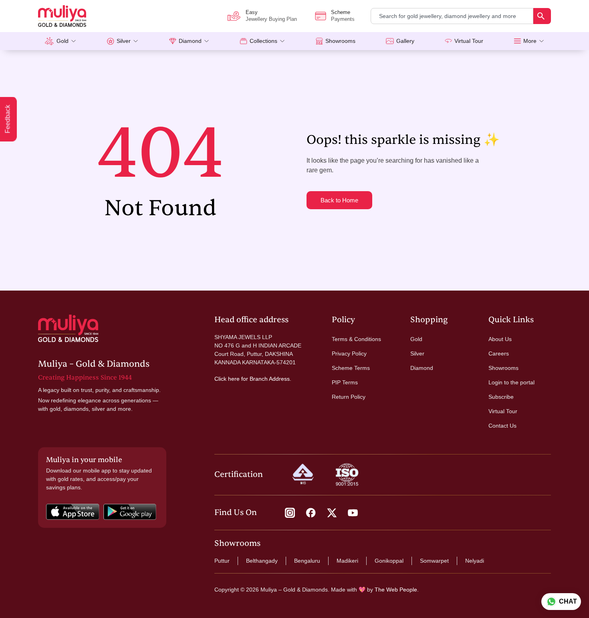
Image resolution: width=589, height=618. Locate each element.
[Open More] (542, 41)
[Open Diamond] (207, 41)
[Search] (542, 16)
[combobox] (452, 16)
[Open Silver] (136, 41)
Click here (227, 379)
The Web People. (397, 589)
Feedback (7, 119)
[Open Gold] (74, 41)
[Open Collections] (282, 41)
